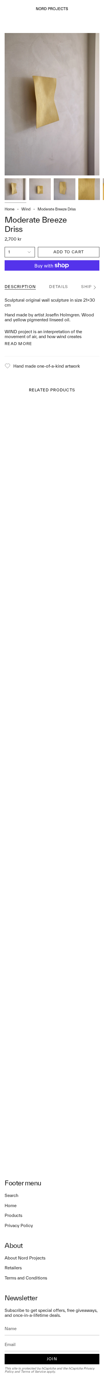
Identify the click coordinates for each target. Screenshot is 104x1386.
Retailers (13, 1267)
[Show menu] (7, 8)
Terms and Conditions (26, 1277)
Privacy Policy (19, 1225)
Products (13, 1215)
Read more (18, 344)
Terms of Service (33, 1371)
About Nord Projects (25, 1257)
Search (11, 1195)
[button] (19, 8)
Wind (26, 209)
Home (9, 209)
